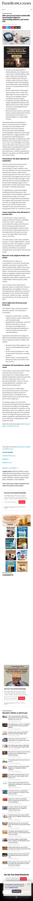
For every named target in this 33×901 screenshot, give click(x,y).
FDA (7, 473)
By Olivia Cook (17, 756)
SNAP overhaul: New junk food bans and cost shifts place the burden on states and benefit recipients (19, 863)
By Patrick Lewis (17, 721)
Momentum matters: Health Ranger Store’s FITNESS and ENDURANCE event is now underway (19, 841)
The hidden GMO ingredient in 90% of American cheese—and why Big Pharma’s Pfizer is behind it (19, 832)
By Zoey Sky (16, 735)
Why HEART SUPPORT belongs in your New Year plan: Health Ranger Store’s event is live (18, 776)
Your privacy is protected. (9, 506)
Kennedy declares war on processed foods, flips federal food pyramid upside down (19, 824)
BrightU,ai (5, 459)
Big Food (15, 471)
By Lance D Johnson (19, 795)
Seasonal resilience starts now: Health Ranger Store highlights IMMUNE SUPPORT (18, 768)
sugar (22, 477)
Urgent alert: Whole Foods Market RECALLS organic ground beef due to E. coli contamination (18, 800)
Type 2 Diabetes (19, 479)
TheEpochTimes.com (8, 456)
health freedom (7, 475)
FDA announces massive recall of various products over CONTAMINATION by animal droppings (19, 753)
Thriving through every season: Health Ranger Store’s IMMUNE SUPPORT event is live (19, 816)
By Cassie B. (17, 828)
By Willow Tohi (17, 763)
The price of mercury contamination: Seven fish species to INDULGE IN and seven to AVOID (18, 792)
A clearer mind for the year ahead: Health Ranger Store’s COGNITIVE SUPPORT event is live (17, 808)
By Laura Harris (17, 742)
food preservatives (15, 473)
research (17, 477)
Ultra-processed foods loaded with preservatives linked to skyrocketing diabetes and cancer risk (18, 717)
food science (26, 473)
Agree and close (16, 891)
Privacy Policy (14, 887)
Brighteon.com (7, 462)
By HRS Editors (17, 771)
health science (17, 475)
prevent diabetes (7, 477)
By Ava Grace (17, 748)
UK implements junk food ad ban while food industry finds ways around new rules (18, 855)
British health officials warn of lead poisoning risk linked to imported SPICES (19, 848)
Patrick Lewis (13, 24)
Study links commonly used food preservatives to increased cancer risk (18, 739)
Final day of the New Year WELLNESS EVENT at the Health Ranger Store (18, 733)
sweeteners (10, 479)
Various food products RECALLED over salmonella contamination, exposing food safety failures (19, 784)
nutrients (26, 475)
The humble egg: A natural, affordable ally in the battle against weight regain (18, 746)
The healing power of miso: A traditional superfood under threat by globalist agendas (19, 725)
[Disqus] (16, 598)
